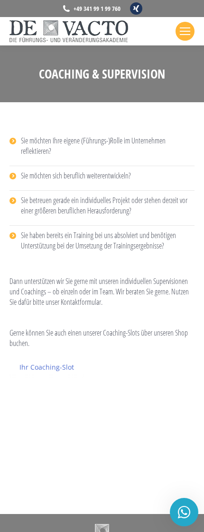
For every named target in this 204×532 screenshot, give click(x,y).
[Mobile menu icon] (185, 31)
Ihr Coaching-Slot (46, 367)
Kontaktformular (81, 302)
